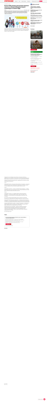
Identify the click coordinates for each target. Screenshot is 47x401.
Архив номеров (24, 1)
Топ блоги (32, 29)
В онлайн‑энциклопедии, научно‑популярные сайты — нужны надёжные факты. (36, 58)
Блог (19, 1)
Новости (16, 1)
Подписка (28, 1)
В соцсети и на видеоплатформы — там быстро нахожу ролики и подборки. (36, 56)
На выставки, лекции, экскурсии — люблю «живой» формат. (36, 60)
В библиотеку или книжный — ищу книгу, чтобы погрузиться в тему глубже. (14, 221)
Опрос (32, 51)
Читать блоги (34, 49)
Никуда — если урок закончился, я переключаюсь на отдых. (13, 222)
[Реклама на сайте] (44, 399)
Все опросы (5, 228)
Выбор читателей (35, 4)
